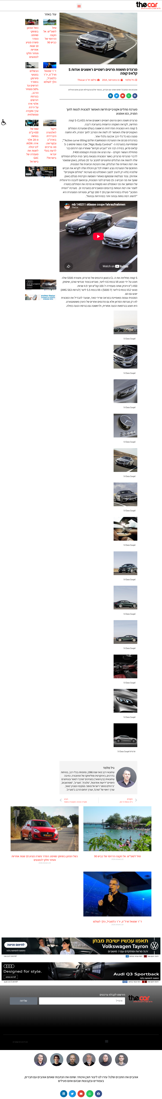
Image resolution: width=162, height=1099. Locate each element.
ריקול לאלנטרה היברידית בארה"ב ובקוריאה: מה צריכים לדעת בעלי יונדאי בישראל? (50, 143)
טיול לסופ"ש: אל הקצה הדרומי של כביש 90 (117, 856)
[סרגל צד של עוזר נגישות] (4, 122)
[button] (79, 6)
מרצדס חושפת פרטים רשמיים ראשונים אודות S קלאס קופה (103, 71)
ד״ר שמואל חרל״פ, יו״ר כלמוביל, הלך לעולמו (50, 76)
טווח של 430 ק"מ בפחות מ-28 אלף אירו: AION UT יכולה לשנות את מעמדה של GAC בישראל (32, 145)
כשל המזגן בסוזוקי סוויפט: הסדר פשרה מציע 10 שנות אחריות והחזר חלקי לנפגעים (32, 42)
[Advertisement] (40, 228)
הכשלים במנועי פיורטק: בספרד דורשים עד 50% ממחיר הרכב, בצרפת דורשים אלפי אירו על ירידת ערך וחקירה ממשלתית (31, 92)
